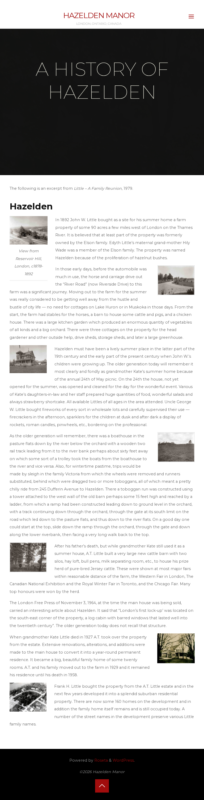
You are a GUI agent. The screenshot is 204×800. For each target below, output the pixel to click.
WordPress (123, 760)
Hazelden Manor (99, 15)
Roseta (100, 760)
